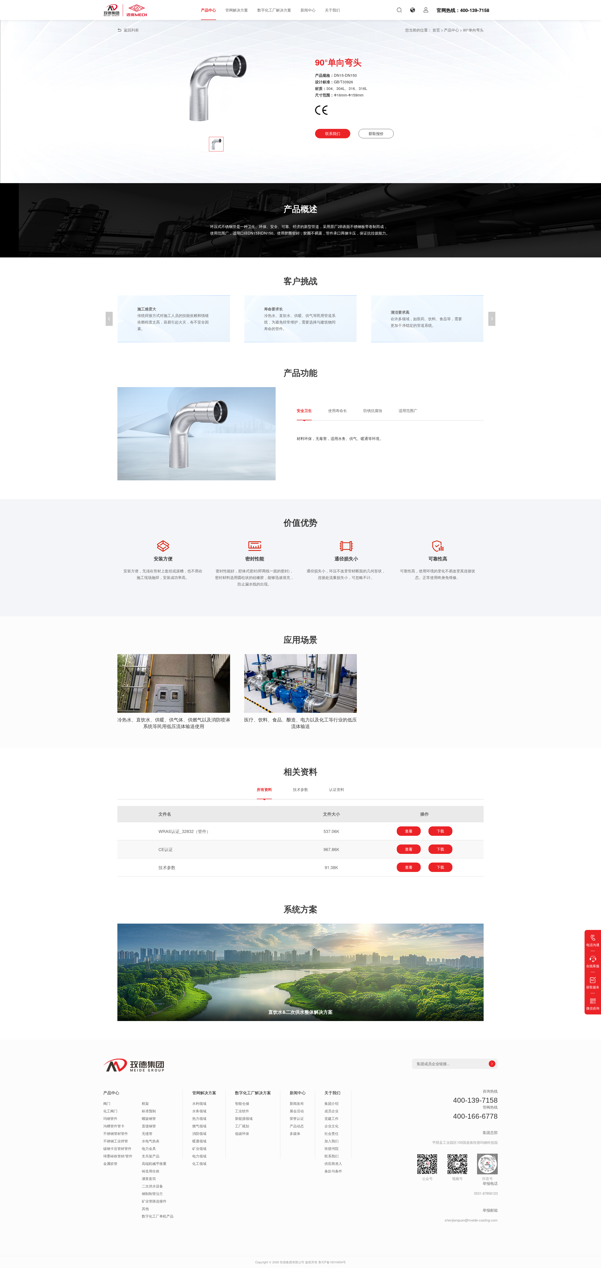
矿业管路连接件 (154, 1201)
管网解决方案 (236, 10)
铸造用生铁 (150, 1170)
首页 (436, 30)
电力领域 (199, 1155)
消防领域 (199, 1133)
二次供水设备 (152, 1185)
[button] (491, 319)
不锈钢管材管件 (115, 1133)
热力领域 (199, 1118)
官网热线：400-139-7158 (463, 10)
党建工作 (331, 1118)
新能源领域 (244, 1118)
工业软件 (242, 1110)
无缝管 (147, 1133)
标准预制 (149, 1110)
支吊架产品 (150, 1155)
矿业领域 (199, 1148)
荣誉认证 (297, 1118)
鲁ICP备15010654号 (332, 1262)
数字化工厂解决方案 (274, 10)
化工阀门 (110, 1110)
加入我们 (331, 1140)
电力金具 (149, 1148)
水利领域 (199, 1103)
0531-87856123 (486, 1193)
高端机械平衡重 (154, 1163)
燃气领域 (199, 1125)
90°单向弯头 (473, 30)
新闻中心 (308, 10)
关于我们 (332, 10)
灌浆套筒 (149, 1178)
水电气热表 (150, 1140)
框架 (145, 1103)
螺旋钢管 (149, 1118)
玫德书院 (331, 1148)
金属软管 (110, 1163)
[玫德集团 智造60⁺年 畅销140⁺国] (125, 10)
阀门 (106, 1103)
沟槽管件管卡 (113, 1125)
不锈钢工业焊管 (115, 1140)
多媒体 (295, 1133)
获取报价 (376, 133)
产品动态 (297, 1125)
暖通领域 (199, 1140)
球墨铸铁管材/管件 (117, 1155)
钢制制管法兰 (152, 1193)
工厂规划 (242, 1125)
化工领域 (199, 1163)
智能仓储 (242, 1103)
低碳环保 (242, 1133)
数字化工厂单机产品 (157, 1216)
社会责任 (331, 1133)
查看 (408, 831)
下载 (440, 831)
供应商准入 (333, 1163)
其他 (145, 1208)
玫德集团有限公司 (292, 1262)
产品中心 (208, 10)
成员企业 (331, 1110)
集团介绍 (331, 1103)
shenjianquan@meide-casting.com (471, 1220)
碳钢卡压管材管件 (117, 1148)
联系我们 (332, 133)
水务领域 (199, 1110)
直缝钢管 (149, 1125)
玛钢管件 (110, 1118)
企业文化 (331, 1125)
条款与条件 (333, 1170)
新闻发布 (297, 1103)
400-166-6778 (475, 1116)
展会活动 (297, 1110)
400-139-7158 (475, 1100)
